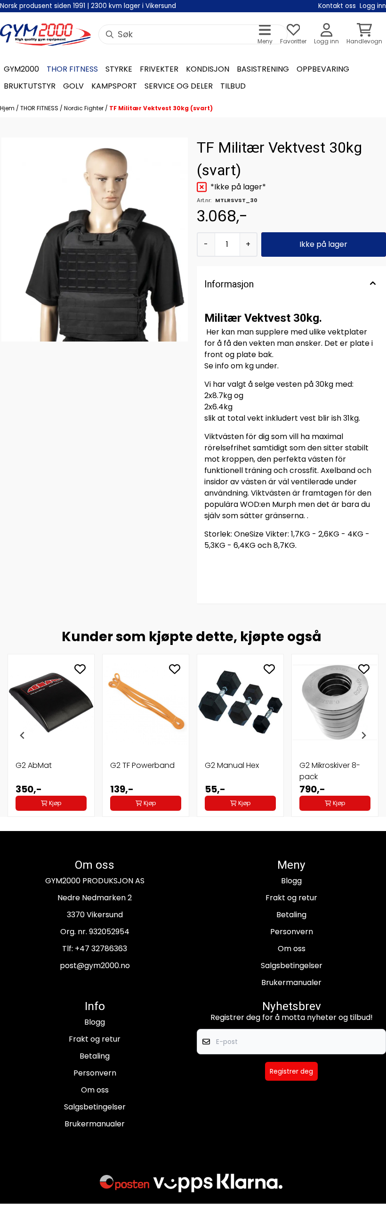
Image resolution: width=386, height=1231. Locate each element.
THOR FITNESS (40, 108)
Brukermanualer (291, 982)
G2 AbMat (34, 765)
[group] (51, 735)
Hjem (8, 108)
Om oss (292, 948)
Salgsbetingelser (291, 965)
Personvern (291, 931)
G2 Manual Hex (232, 765)
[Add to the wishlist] (80, 669)
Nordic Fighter (84, 108)
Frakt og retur (291, 897)
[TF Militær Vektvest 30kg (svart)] (94, 240)
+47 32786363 (101, 948)
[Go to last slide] (22, 735)
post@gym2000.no (95, 965)
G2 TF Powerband (142, 765)
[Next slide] (363, 735)
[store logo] (45, 35)
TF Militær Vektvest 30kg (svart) (161, 108)
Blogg (291, 880)
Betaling (291, 914)
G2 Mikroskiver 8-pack (329, 771)
